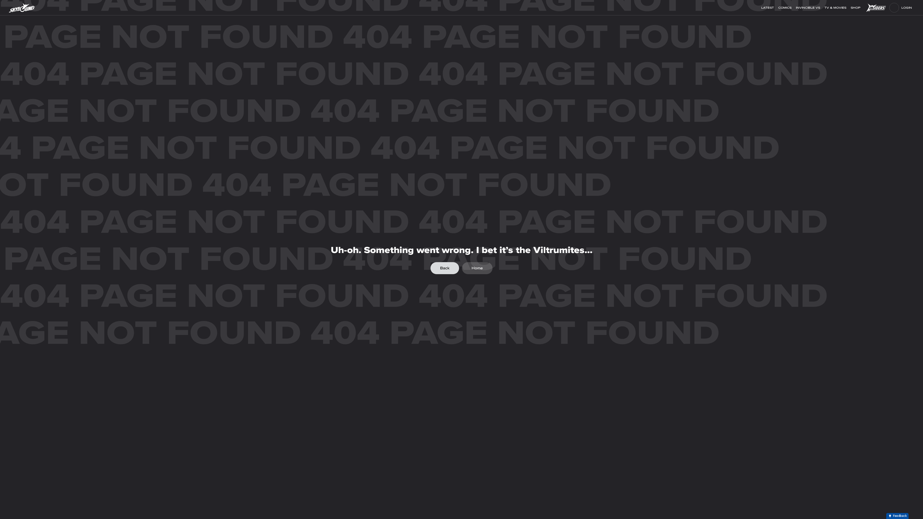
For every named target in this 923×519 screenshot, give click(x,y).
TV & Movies (835, 8)
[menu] (894, 7)
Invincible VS (808, 8)
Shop (856, 8)
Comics (785, 8)
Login (906, 7)
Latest (767, 8)
